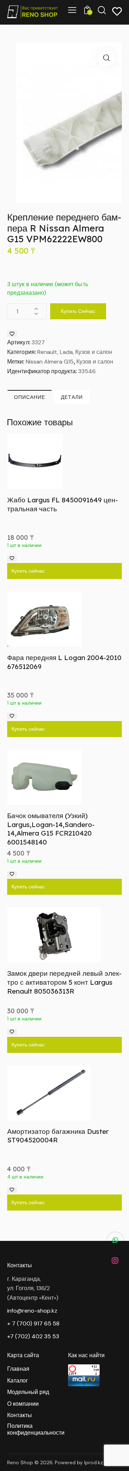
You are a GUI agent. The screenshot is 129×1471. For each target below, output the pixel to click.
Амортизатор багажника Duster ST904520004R (58, 1136)
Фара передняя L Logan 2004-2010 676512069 (64, 662)
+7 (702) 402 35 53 (33, 1336)
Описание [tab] (29, 397)
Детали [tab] (72, 397)
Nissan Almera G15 (49, 361)
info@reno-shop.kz (32, 1310)
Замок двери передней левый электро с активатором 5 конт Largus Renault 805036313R (64, 982)
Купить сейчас (78, 311)
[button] (106, 58)
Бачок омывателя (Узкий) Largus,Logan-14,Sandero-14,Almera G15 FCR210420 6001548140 (51, 828)
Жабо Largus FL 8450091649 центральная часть (62, 504)
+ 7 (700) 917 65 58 (33, 1323)
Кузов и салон (94, 361)
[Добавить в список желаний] (12, 333)
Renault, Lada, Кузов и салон (74, 352)
